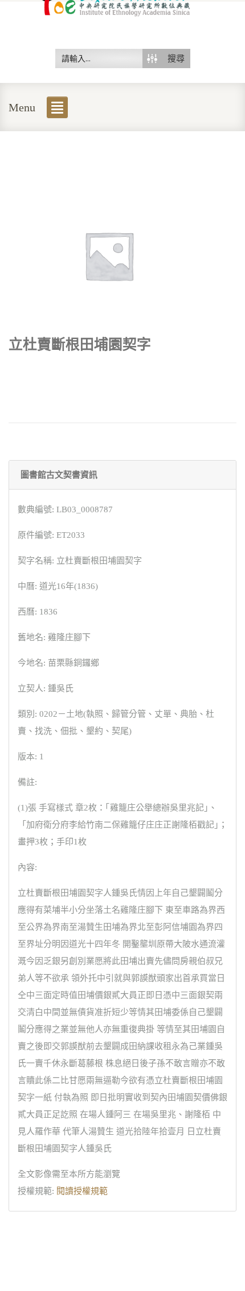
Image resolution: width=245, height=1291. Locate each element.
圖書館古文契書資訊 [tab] (59, 474)
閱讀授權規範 (82, 1191)
